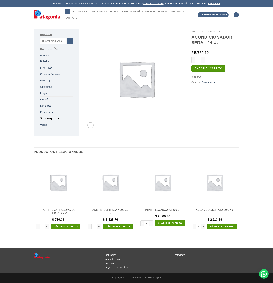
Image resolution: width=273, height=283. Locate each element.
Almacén (45, 55)
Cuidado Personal (50, 74)
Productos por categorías (126, 11)
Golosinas (46, 86)
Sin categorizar (211, 32)
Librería (44, 99)
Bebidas (45, 61)
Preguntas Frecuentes (172, 11)
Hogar (43, 93)
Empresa (150, 11)
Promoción (46, 112)
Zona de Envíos (98, 11)
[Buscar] (67, 11)
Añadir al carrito (208, 68)
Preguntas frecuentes (116, 267)
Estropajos (46, 80)
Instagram (179, 255)
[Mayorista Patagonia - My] (42, 255)
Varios (44, 124)
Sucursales (80, 11)
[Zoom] (90, 125)
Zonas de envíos (113, 259)
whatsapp (214, 3)
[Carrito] (236, 14)
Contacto (71, 18)
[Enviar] (70, 41)
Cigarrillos (46, 67)
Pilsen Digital (154, 277)
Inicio (194, 32)
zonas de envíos (153, 3)
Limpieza (45, 105)
